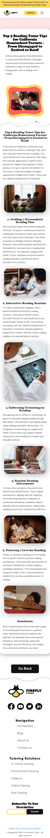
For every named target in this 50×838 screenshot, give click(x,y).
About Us (23, 740)
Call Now (31, 13)
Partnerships (25, 726)
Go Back (25, 668)
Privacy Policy (31, 712)
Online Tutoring (20, 785)
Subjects (16, 778)
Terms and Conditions (31, 828)
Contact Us (24, 747)
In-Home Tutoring (22, 764)
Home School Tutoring (25, 771)
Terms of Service (17, 712)
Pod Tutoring (19, 792)
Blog (20, 733)
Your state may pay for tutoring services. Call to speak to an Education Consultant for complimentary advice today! (25, 4)
